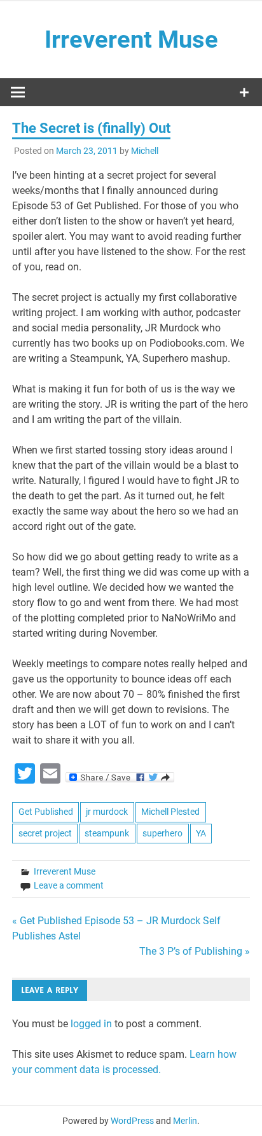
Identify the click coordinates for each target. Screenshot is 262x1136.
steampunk (107, 833)
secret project (45, 833)
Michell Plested (170, 812)
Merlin (185, 1121)
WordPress (132, 1121)
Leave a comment (69, 885)
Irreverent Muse (131, 39)
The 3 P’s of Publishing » (194, 951)
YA (201, 833)
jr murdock (107, 812)
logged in (91, 1024)
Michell (144, 151)
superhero (162, 833)
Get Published (45, 812)
